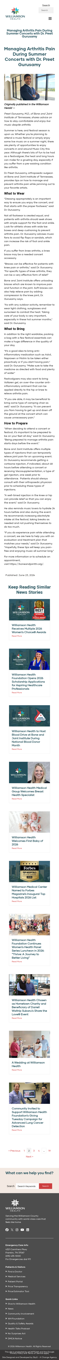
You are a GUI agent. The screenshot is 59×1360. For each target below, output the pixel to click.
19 (49, 1150)
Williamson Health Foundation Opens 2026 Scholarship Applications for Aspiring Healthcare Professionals (28, 681)
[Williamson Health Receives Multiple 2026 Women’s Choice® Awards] (29, 609)
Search (46, 5)
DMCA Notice (15, 1338)
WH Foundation (16, 1318)
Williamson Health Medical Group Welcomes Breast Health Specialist (29, 791)
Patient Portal (15, 1281)
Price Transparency (18, 1286)
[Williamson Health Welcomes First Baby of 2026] (29, 822)
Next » (29, 1156)
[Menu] (50, 18)
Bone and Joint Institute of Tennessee (30, 176)
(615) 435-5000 (13, 1255)
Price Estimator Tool (18, 1291)
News (10, 1308)
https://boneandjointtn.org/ (26, 563)
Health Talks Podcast (19, 1328)
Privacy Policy (16, 1353)
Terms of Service (35, 1353)
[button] (45, 1186)
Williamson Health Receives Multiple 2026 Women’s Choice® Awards (29, 628)
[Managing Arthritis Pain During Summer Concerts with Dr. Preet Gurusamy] (29, 86)
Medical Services (16, 1276)
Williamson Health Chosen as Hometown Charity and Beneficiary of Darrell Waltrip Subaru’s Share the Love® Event (29, 1007)
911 (29, 1259)
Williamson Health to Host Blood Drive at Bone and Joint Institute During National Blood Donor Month (29, 738)
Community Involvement (21, 1313)
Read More (17, 636)
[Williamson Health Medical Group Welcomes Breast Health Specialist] (29, 772)
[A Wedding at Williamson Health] (29, 1044)
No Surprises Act (17, 1333)
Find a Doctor (15, 1271)
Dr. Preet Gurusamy (15, 172)
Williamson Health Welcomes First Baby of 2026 (27, 841)
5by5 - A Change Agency (45, 1357)
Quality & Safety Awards (20, 1323)
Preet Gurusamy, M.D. (16, 113)
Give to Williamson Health (21, 1303)
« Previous (14, 1150)
